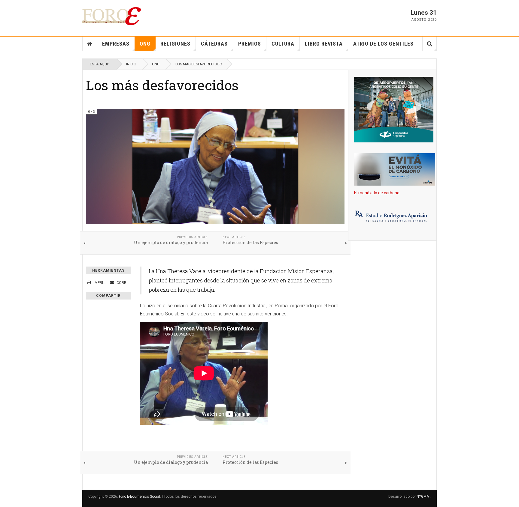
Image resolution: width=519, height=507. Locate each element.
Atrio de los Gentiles (383, 43)
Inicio (131, 64)
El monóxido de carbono (376, 192)
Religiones (175, 43)
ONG (145, 43)
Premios (249, 43)
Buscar (430, 44)
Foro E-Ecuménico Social (139, 496)
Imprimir (101, 283)
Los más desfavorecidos (162, 85)
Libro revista (324, 43)
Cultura (283, 43)
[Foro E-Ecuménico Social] (111, 16)
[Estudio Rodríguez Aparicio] (392, 216)
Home (90, 44)
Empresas (115, 43)
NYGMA (423, 496)
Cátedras (214, 43)
